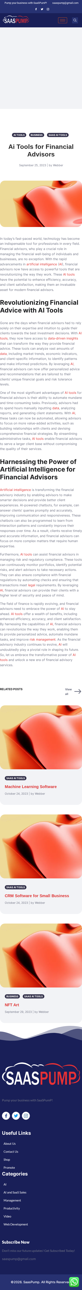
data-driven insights (63, 338)
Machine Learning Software (31, 786)
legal (31, 585)
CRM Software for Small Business (37, 896)
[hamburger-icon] (62, 20)
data (3, 354)
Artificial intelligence (15, 490)
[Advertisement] (41, 70)
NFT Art (12, 1005)
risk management (43, 639)
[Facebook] (36, 9)
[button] (75, 20)
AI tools (69, 274)
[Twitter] (42, 9)
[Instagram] (48, 9)
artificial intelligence (41, 264)
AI (60, 264)
